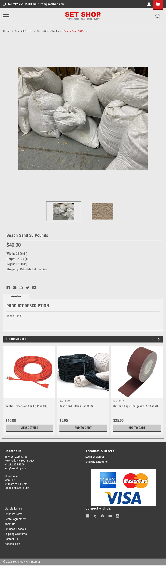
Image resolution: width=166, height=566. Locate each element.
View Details (29, 428)
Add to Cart (83, 428)
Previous (6, 118)
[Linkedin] (34, 287)
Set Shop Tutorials (15, 529)
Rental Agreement (15, 519)
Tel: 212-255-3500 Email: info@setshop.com (36, 4)
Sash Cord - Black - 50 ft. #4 (76, 406)
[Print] (21, 287)
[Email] (14, 287)
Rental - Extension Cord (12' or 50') (26, 406)
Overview (16, 296)
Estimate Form (13, 514)
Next (159, 118)
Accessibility (12, 543)
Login (88, 456)
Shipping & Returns (96, 461)
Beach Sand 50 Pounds (77, 31)
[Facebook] (8, 287)
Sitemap (35, 561)
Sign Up (100, 456)
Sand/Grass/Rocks (48, 31)
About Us (10, 524)
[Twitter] (27, 287)
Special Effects (23, 31)
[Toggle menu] (6, 16)
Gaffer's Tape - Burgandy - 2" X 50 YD (135, 406)
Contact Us (11, 538)
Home (6, 31)
